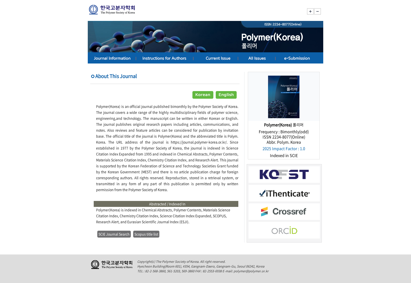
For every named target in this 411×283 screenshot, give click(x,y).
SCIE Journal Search (114, 234)
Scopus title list (146, 234)
